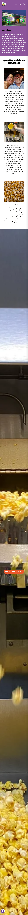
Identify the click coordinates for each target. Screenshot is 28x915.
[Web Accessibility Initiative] (2, 911)
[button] (19, 3)
